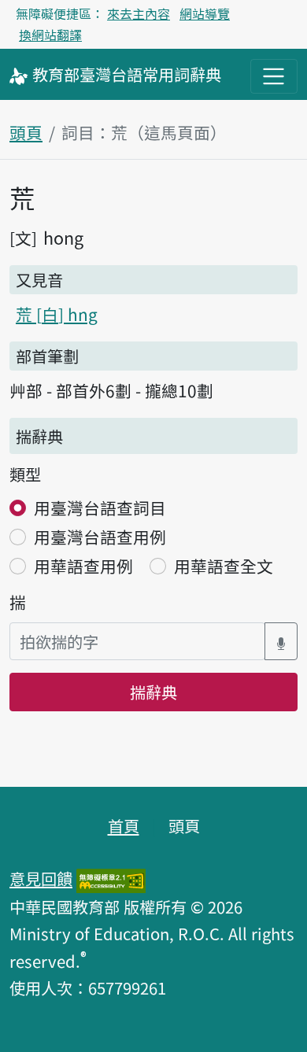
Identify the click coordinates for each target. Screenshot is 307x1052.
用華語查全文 (223, 566)
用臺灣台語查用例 (100, 536)
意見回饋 (40, 878)
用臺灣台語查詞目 (100, 507)
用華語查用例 (83, 566)
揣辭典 (153, 691)
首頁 (123, 825)
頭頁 (26, 132)
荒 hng (57, 314)
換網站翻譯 (50, 34)
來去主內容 (138, 13)
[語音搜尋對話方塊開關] (281, 641)
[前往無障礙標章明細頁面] (111, 878)
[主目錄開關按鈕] (274, 76)
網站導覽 (204, 13)
